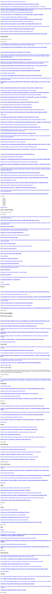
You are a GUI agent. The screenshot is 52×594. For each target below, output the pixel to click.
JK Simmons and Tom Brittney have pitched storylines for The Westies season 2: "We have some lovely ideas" (24, 65)
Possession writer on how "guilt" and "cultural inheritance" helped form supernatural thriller (21, 362)
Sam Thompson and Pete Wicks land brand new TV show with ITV (15, 563)
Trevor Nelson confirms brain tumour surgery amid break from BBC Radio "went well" (20, 102)
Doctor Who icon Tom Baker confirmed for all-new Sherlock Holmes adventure (18, 28)
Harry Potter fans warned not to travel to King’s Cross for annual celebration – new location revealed (22, 419)
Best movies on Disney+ (6, 269)
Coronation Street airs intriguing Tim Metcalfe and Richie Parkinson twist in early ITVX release (21, 522)
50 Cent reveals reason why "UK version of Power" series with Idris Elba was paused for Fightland (22, 14)
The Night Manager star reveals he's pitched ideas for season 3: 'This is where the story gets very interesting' (24, 47)
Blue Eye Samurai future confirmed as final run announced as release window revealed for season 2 (22, 87)
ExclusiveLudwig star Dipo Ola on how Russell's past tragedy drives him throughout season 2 (21, 127)
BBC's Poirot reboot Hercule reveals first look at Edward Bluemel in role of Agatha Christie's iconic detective (24, 33)
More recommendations (5, 284)
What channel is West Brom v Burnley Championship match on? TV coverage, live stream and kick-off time (24, 495)
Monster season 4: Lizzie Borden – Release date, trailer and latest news (16, 439)
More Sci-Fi (3, 482)
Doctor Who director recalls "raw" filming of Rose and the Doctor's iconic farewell (18, 187)
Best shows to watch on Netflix (7, 226)
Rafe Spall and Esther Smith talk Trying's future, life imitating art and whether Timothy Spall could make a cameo (25, 320)
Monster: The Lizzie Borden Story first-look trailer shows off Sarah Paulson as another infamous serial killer (24, 112)
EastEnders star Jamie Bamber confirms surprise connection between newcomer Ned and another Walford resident (25, 159)
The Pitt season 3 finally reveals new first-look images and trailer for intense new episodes (20, 4)
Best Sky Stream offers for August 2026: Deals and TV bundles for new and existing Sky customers (22, 398)
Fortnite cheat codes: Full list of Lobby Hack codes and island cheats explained (17, 583)
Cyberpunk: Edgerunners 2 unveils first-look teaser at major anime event (16, 107)
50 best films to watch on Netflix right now (10, 258)
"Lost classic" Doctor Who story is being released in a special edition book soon (17, 154)
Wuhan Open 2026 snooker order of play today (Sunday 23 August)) (15, 490)
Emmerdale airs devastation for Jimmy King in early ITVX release (15, 517)
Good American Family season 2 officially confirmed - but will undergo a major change (19, 429)
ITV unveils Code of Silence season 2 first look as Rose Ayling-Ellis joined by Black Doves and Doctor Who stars (25, 193)
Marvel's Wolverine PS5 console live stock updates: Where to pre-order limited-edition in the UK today (23, 388)
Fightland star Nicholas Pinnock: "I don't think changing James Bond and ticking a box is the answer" (23, 339)
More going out (4, 422)
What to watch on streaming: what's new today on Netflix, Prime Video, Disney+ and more (20, 220)
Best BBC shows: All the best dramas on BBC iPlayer (12, 232)
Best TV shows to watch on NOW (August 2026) (11, 253)
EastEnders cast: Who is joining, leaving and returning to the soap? (15, 512)
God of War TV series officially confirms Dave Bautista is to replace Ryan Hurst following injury (21, 75)
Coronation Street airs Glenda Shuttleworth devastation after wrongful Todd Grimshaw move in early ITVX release (25, 144)
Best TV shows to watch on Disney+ (8, 243)
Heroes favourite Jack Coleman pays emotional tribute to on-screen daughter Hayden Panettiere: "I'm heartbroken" (26, 475)
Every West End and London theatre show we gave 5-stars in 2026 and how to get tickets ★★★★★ (22, 414)
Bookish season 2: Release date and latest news (10, 434)
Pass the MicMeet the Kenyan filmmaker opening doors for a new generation (17, 350)
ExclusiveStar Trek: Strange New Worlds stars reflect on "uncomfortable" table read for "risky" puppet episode (25, 470)
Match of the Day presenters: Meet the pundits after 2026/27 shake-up (16, 500)
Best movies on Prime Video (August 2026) (10, 263)
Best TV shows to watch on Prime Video (9, 237)
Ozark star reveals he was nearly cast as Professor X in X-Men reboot (15, 52)
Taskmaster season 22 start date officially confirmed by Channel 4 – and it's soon (18, 459)
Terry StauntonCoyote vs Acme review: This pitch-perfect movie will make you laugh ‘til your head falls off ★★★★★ (26, 296)
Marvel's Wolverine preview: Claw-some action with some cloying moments (17, 302)
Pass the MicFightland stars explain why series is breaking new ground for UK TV (18, 133)
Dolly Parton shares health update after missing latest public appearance (16, 59)
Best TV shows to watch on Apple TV (9, 248)
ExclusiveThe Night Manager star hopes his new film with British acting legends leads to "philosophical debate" (24, 182)
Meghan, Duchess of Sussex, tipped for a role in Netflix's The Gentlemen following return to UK (21, 23)
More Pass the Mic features (6, 365)
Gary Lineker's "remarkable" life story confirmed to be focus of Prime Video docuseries (19, 558)
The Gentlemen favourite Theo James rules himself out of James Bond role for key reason (20, 117)
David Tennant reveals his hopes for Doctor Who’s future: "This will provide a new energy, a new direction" (24, 97)
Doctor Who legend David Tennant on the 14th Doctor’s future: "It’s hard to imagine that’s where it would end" (25, 177)
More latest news (4, 207)
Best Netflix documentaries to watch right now (10, 279)
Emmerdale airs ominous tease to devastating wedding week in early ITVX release (18, 139)
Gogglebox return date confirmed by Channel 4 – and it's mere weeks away (17, 454)
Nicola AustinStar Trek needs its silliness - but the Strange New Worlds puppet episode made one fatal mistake (24, 480)
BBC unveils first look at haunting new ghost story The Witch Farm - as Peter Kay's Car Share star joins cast (24, 149)
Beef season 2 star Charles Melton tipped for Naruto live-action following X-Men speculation (20, 70)
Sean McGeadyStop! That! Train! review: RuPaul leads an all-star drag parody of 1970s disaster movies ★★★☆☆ (25, 291)
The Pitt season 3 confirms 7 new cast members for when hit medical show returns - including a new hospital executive (26, 122)
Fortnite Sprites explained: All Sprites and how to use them (13, 589)
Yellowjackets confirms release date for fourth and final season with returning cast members (20, 172)
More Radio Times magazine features (8, 341)
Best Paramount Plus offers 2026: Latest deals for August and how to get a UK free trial (19, 393)
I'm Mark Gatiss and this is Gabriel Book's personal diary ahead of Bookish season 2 (19, 325)
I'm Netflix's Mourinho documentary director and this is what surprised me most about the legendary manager (24, 568)
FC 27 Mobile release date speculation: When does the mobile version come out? (18, 578)
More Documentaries (5, 571)
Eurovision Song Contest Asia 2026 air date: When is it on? (13, 449)
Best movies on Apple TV (6, 274)
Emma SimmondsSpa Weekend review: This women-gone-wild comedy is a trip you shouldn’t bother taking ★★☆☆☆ (26, 307)
